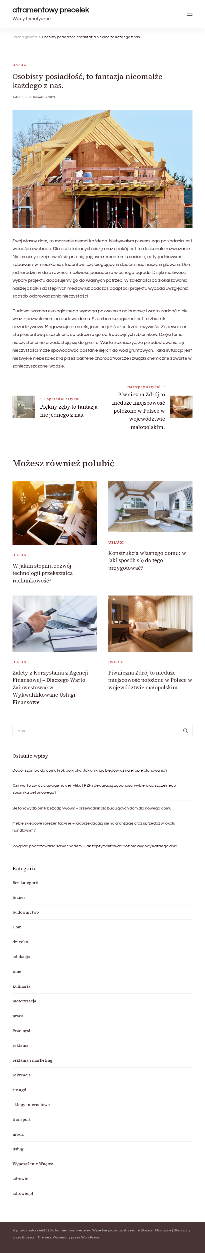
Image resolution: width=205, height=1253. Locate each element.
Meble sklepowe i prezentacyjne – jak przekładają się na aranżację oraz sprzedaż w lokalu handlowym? (93, 826)
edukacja (21, 956)
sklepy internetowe (31, 1104)
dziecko (20, 941)
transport (21, 1119)
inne (16, 971)
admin (18, 97)
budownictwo (25, 912)
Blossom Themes (36, 1237)
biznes (19, 897)
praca (18, 1015)
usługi (20, 65)
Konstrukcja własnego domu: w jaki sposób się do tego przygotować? (147, 560)
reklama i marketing (32, 1060)
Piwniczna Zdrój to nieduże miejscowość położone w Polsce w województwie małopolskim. (150, 680)
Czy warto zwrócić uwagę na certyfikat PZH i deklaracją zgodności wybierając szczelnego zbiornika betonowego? (94, 788)
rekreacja (21, 1075)
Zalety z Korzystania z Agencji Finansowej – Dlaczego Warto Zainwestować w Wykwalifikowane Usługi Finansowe (50, 687)
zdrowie (20, 1178)
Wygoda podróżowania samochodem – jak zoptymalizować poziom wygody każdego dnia (94, 846)
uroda (18, 1134)
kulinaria (21, 986)
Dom (17, 927)
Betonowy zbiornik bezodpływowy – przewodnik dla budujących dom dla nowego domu (92, 808)
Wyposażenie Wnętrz (32, 1163)
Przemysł (21, 1030)
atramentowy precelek (50, 10)
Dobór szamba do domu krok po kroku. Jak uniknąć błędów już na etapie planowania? (90, 770)
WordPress (90, 1237)
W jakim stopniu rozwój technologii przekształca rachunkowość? (42, 573)
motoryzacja (24, 1001)
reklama (20, 1045)
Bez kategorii (25, 882)
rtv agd (19, 1089)
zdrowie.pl (22, 1193)
